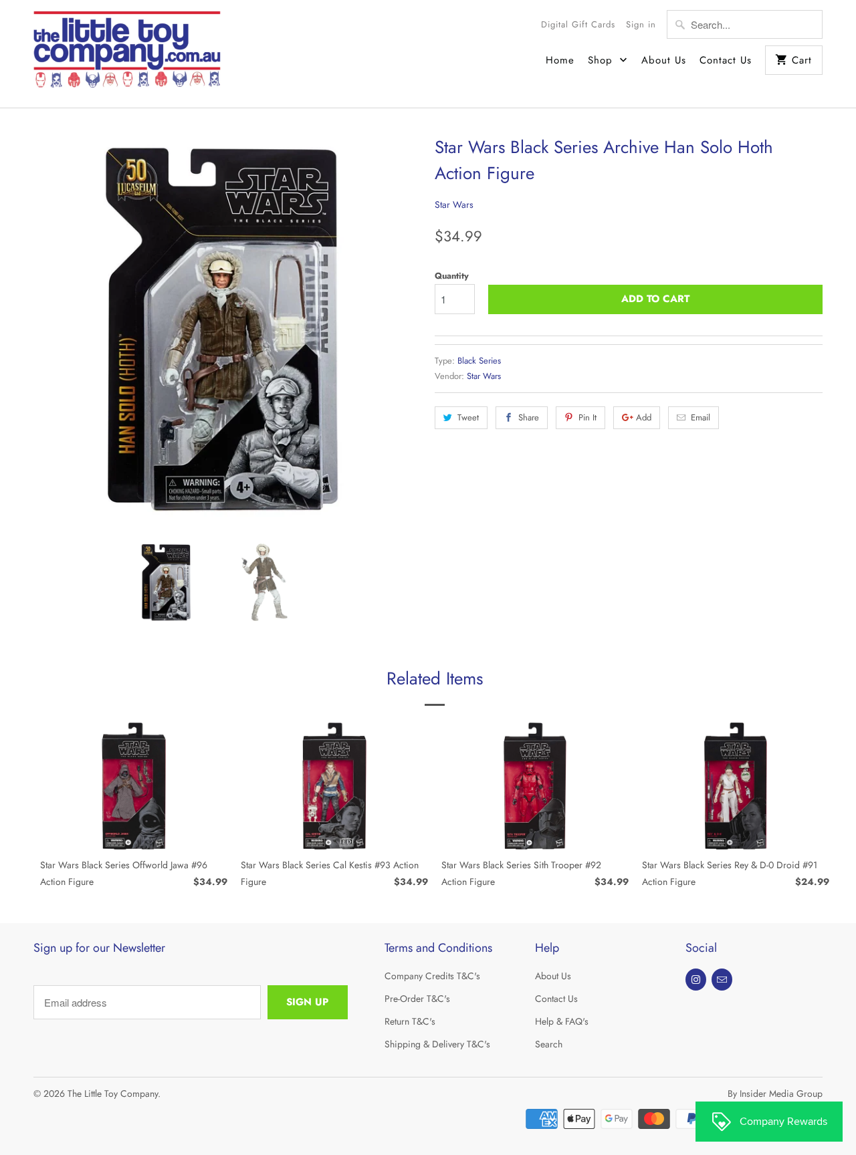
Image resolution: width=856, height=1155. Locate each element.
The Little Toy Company (113, 1093)
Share (528, 417)
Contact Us (726, 60)
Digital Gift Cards (578, 24)
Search (548, 1044)
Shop (602, 60)
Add (643, 417)
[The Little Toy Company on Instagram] (695, 980)
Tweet (468, 417)
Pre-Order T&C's (417, 998)
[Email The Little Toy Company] (722, 980)
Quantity (452, 275)
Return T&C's (410, 1021)
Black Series (479, 360)
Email (700, 417)
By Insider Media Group (775, 1093)
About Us (663, 60)
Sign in (641, 24)
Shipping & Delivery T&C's (437, 1044)
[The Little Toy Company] (127, 54)
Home (560, 60)
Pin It (587, 417)
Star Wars (454, 204)
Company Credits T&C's (432, 976)
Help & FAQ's (561, 1021)
